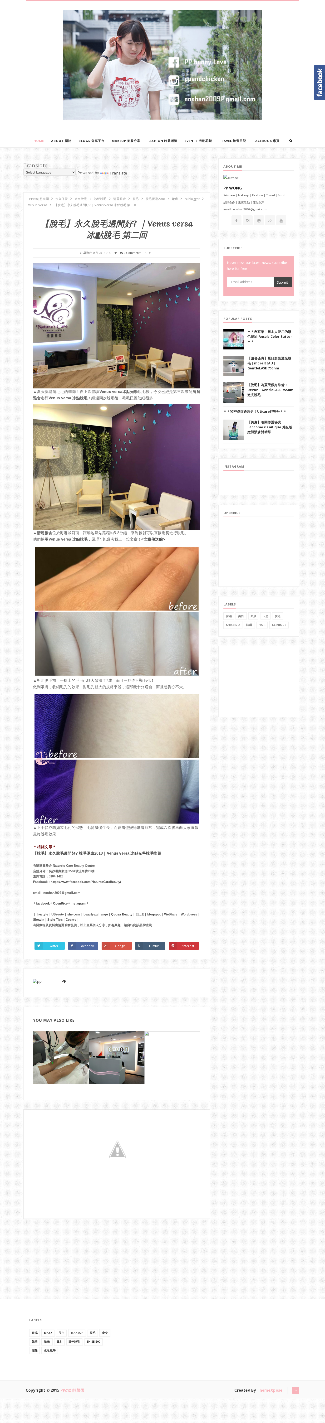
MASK (48, 1333)
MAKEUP (77, 1333)
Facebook (87, 946)
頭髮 (35, 1350)
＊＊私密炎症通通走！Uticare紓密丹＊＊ (255, 411)
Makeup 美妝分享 (126, 141)
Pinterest (187, 946)
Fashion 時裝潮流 (162, 141)
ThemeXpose (269, 1390)
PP (64, 981)
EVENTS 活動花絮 (198, 141)
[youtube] (281, 221)
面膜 (253, 616)
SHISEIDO (233, 625)
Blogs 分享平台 (92, 141)
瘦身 (105, 1333)
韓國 (35, 1342)
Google (120, 946)
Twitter (53, 946)
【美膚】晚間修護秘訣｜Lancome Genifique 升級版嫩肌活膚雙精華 (269, 427)
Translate (118, 173)
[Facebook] (236, 221)
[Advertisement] (59, 1248)
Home (39, 141)
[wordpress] (259, 221)
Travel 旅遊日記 (232, 141)
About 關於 (61, 141)
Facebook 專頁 (266, 141)
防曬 (249, 625)
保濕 (229, 616)
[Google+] (270, 221)
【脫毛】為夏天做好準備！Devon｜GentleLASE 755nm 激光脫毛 (270, 390)
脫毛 (278, 616)
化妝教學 (50, 1350)
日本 (59, 1342)
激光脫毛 (74, 1342)
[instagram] (247, 221)
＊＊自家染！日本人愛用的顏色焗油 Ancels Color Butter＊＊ (269, 336)
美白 (241, 616)
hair (262, 625)
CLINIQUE (279, 625)
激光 (47, 1342)
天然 (265, 616)
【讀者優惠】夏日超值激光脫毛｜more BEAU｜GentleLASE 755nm (269, 363)
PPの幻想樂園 (72, 1390)
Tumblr (154, 946)
